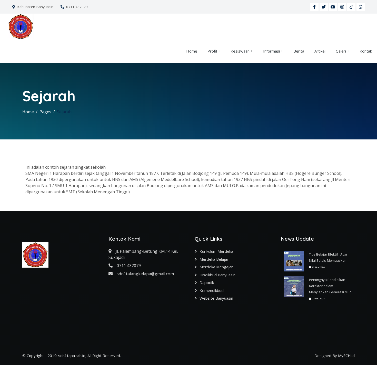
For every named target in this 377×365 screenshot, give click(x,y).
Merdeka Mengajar (216, 266)
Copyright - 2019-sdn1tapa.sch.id (56, 355)
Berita (298, 51)
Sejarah (64, 112)
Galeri (341, 51)
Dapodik (207, 282)
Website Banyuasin (216, 298)
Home (191, 51)
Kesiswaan (240, 51)
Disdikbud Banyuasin (217, 274)
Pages (45, 112)
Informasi (271, 51)
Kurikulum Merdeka (216, 251)
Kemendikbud (212, 290)
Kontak (366, 51)
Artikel (319, 51)
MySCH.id (346, 355)
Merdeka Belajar (214, 259)
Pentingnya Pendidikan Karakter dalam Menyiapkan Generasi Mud (330, 285)
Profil (212, 51)
